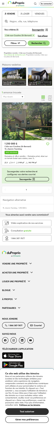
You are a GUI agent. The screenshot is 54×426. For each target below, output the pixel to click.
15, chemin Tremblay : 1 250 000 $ (14, 208)
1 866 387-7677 (15, 325)
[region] (27, 397)
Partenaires (9, 308)
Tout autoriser (27, 411)
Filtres (14, 43)
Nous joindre (10, 318)
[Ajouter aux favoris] (47, 143)
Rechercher (36, 43)
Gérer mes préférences (27, 419)
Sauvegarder (25, 179)
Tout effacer (43, 36)
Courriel (38, 325)
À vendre (10, 13)
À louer (25, 13)
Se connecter (46, 3)
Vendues (39, 13)
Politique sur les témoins (29, 405)
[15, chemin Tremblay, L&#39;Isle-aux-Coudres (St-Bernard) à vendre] (27, 121)
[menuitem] (27, 263)
